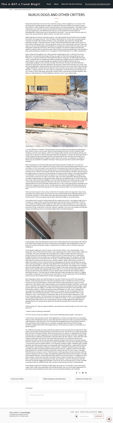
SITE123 (18, 416)
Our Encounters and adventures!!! (22, 9)
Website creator (25, 416)
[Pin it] (82, 372)
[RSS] (86, 372)
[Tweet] (79, 372)
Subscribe (98, 416)
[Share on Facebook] (76, 372)
